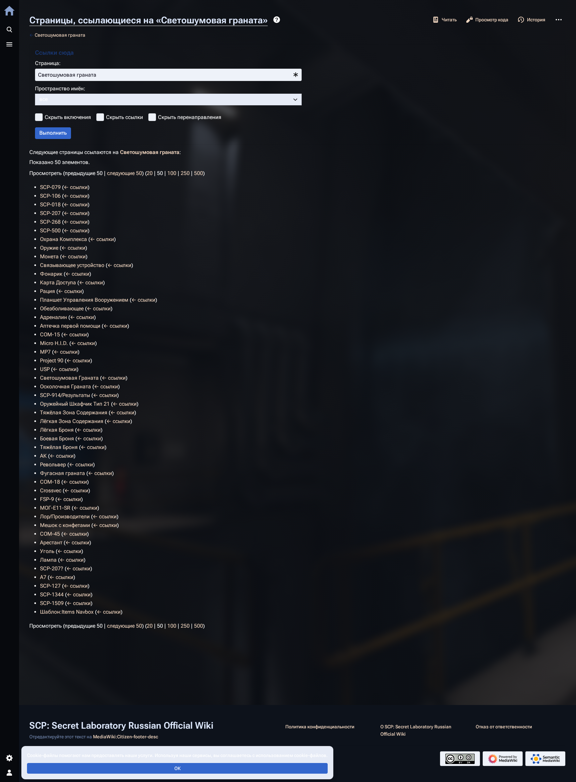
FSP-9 (47, 499)
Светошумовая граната (60, 35)
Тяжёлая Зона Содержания (73, 412)
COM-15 (50, 334)
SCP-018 (50, 204)
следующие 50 (124, 173)
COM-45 (50, 534)
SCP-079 (50, 187)
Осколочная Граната (65, 386)
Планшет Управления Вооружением (84, 300)
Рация (47, 291)
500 (198, 173)
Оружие (49, 248)
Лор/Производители (65, 516)
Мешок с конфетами (65, 525)
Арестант (51, 542)
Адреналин (53, 317)
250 (185, 173)
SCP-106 (50, 196)
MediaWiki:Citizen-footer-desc (125, 736)
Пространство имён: (60, 88)
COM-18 (50, 482)
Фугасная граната (62, 473)
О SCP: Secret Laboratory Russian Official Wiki (415, 730)
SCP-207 (50, 213)
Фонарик (51, 274)
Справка (276, 19)
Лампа (48, 560)
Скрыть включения (68, 117)
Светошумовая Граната (69, 378)
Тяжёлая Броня (59, 447)
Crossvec (50, 490)
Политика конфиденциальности (319, 726)
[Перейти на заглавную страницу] (9, 10)
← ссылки (76, 187)
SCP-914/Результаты (65, 395)
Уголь (47, 551)
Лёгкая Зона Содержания (71, 421)
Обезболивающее (62, 308)
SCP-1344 (52, 594)
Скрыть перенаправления (189, 117)
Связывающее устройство (72, 265)
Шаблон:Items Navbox (67, 612)
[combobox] (168, 75)
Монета (49, 256)
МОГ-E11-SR (55, 508)
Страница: (48, 63)
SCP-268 (50, 222)
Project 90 (51, 360)
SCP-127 (50, 586)
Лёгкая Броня (57, 430)
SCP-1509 (52, 603)
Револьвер (53, 464)
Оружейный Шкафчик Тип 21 (75, 404)
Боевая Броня (57, 438)
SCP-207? (51, 568)
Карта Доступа (58, 282)
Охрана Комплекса (63, 239)
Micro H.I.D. (54, 343)
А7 (43, 577)
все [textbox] (43, 99)
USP (45, 369)
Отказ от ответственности (504, 726)
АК (43, 456)
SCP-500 (50, 230)
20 (150, 173)
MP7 (45, 352)
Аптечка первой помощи (70, 326)
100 (171, 173)
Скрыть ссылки (124, 117)
